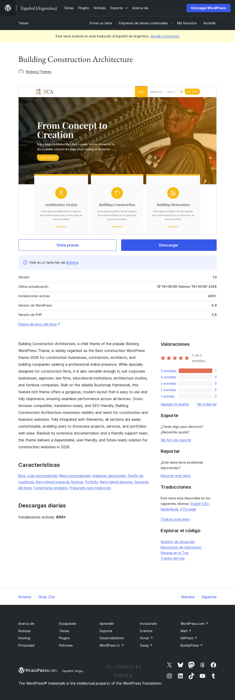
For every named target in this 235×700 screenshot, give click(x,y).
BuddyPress (192, 645)
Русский (189, 509)
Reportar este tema (175, 476)
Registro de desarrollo (178, 542)
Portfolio (91, 482)
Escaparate (67, 623)
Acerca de (26, 623)
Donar (146, 638)
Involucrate (148, 623)
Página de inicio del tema (37, 324)
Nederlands (169, 509)
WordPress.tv (112, 645)
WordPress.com (194, 623)
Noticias (77, 482)
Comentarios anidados (51, 488)
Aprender (107, 623)
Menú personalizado (75, 476)
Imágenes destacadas (109, 476)
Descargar (169, 245)
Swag (146, 645)
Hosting (24, 638)
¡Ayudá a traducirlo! (164, 36)
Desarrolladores (112, 638)
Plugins (64, 638)
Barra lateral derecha (116, 482)
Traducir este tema (175, 519)
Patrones (66, 645)
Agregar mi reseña (175, 404)
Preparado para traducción (90, 488)
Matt (186, 631)
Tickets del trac (173, 558)
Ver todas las (207, 404)
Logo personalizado (42, 476)
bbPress (189, 638)
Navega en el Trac (175, 553)
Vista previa (67, 245)
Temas (23, 23)
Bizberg (72, 262)
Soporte (106, 631)
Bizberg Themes (38, 72)
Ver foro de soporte (176, 440)
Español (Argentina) (76, 671)
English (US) (199, 504)
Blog (21, 476)
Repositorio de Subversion (181, 547)
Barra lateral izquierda (52, 482)
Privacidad (26, 645)
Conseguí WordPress (208, 8)
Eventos (146, 631)
